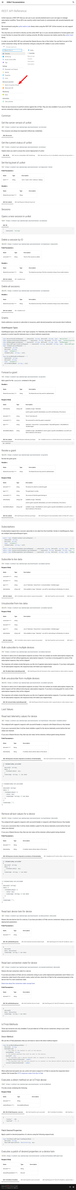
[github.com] (70, 1187)
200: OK (5, 225)
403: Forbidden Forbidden (55, 1112)
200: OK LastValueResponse (11, 941)
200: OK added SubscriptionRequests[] (14, 671)
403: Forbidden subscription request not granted (28, 596)
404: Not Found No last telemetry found (54, 758)
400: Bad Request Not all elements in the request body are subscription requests (50, 671)
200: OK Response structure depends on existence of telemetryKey (22, 758)
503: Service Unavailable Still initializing (23, 155)
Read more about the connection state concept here (18, 983)
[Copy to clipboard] (73, 229)
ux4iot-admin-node (24, 26)
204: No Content (7, 202)
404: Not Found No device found (30, 1003)
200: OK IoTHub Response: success (13, 1112)
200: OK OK (6, 155)
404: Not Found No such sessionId (54, 596)
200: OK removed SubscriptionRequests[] (14, 702)
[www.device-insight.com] (73, 1187)
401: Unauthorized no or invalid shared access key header (54, 439)
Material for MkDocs (12, 1188)
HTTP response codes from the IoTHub (30, 1073)
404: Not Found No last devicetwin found (33, 941)
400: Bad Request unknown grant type (25, 439)
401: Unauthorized (20, 279)
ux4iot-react (69, 35)
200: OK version (7, 135)
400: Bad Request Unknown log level (25, 202)
